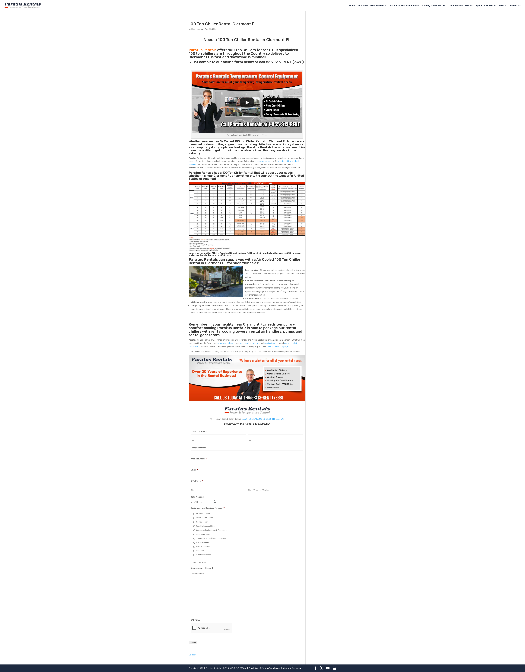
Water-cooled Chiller (204, 518)
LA (257, 419)
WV (282, 419)
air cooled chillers (225, 343)
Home (352, 6)
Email (194, 470)
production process (263, 161)
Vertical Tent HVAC (203, 546)
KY (254, 419)
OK (267, 419)
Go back (192, 654)
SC (270, 419)
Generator (200, 550)
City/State (197, 481)
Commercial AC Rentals (460, 6)
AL (243, 419)
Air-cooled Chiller (203, 514)
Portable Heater (202, 542)
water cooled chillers (249, 343)
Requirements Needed (202, 568)
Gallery (502, 6)
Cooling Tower (202, 522)
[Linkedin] (334, 668)
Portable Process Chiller (205, 526)
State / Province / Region (258, 490)
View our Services (292, 668)
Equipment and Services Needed (208, 508)
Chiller (250, 141)
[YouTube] (328, 668)
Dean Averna (197, 29)
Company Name (198, 447)
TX (276, 419)
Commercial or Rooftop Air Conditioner (211, 530)
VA (279, 419)
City (192, 490)
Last (249, 441)
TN (273, 419)
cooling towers (271, 343)
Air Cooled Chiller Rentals (371, 6)
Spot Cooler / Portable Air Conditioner (211, 538)
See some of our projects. (279, 346)
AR (245, 419)
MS (260, 419)
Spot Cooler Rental (485, 6)
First (192, 441)
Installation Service (203, 555)
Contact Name (199, 431)
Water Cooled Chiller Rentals (404, 6)
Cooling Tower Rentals (433, 6)
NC (263, 419)
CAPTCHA (195, 620)
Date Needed (197, 497)
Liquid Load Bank (203, 534)
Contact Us (515, 6)
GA (251, 419)
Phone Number (199, 459)
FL (248, 419)
